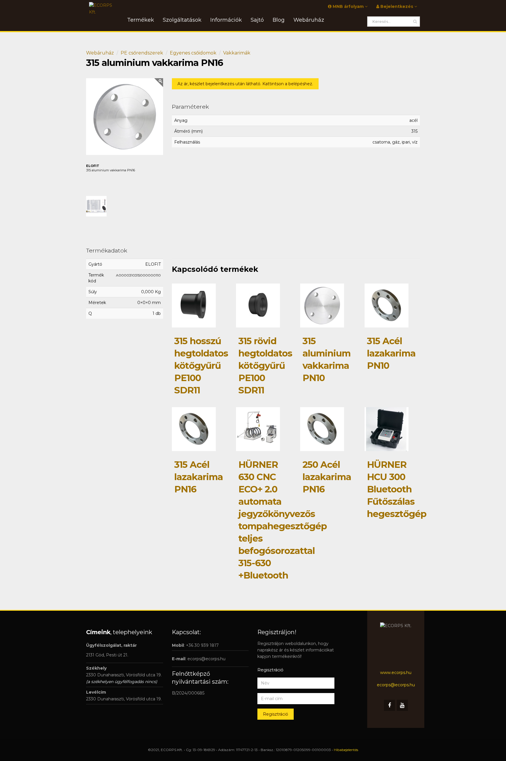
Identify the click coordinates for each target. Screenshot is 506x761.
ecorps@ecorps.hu (206, 658)
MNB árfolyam (348, 6)
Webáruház (100, 53)
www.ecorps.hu (395, 672)
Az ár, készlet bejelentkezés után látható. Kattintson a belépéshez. (245, 83)
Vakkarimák (236, 53)
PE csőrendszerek (142, 53)
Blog (279, 20)
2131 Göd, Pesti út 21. (107, 655)
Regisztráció (275, 714)
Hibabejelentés (346, 750)
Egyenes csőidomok (193, 53)
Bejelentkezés (396, 6)
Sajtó (257, 20)
